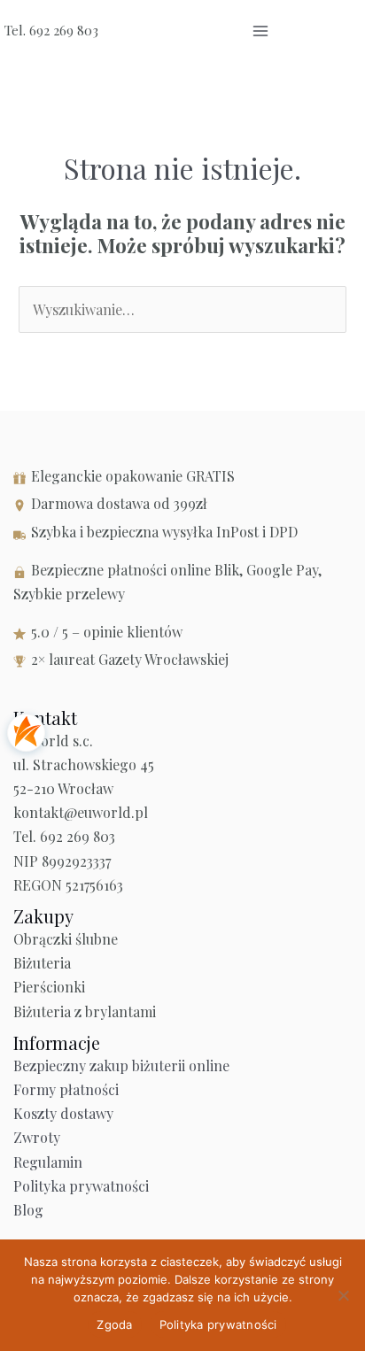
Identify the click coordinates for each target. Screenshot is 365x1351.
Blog (28, 1209)
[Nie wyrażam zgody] (343, 1295)
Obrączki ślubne (65, 939)
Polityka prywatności (81, 1186)
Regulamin (47, 1162)
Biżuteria (42, 962)
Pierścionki (49, 986)
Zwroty (36, 1137)
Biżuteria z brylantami (84, 1011)
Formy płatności (66, 1089)
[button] (305, 31)
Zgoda (114, 1324)
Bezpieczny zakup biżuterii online (121, 1065)
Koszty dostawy (63, 1113)
